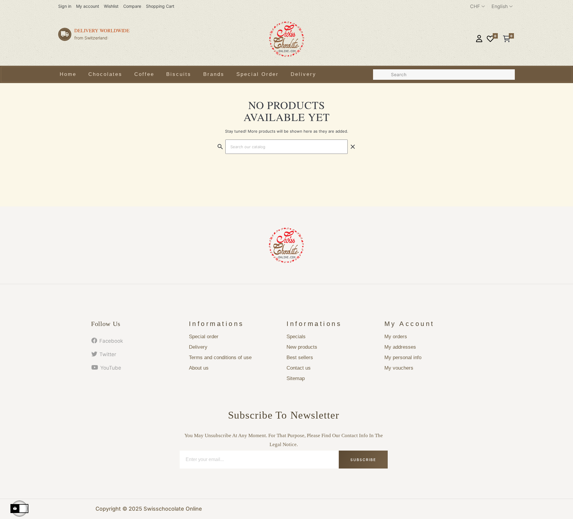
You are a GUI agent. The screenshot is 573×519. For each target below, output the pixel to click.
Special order (203, 336)
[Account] (479, 39)
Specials (296, 336)
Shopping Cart (160, 6)
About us (199, 368)
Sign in (64, 6)
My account (87, 6)
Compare (132, 6)
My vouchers (398, 368)
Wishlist (111, 6)
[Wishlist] (490, 39)
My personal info (402, 357)
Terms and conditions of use (220, 357)
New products (301, 347)
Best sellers (299, 357)
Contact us (298, 368)
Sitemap (295, 378)
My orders (395, 336)
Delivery (198, 347)
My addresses (400, 347)
